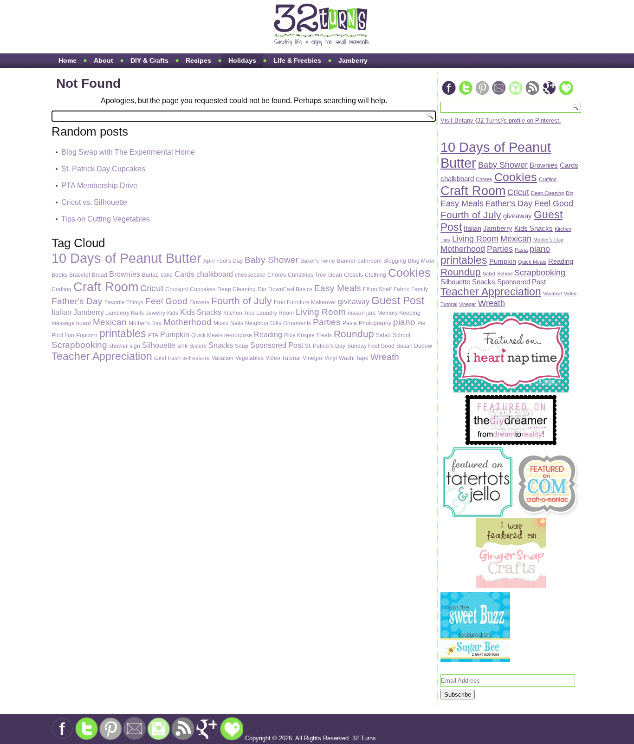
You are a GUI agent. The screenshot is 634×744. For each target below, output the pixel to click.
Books (59, 275)
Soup (241, 346)
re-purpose (238, 335)
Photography (375, 323)
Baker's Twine (317, 261)
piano (404, 322)
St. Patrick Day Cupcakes (103, 169)
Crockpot (176, 289)
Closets (353, 275)
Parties (327, 322)
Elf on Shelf (377, 289)
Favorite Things (123, 302)
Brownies (124, 274)
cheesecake (250, 275)
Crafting (61, 289)
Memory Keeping (399, 313)
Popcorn (86, 335)
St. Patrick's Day (325, 346)
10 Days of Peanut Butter (126, 258)
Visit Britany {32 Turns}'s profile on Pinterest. (500, 120)
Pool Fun (63, 335)
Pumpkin (174, 334)
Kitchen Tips (238, 313)
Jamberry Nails (125, 313)
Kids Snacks (200, 312)
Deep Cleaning (236, 289)
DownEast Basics (290, 289)
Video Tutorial (283, 358)
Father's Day (77, 301)
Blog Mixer (421, 261)
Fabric (401, 289)
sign (134, 346)
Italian (61, 312)
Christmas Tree (307, 275)
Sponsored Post (276, 345)
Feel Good (166, 301)
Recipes (198, 60)
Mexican (110, 322)
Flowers (199, 302)
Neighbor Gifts (263, 323)
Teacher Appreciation (102, 356)
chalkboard (214, 274)
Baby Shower (271, 260)
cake (167, 275)
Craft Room (105, 287)
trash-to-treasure (189, 358)
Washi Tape (354, 358)
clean (335, 275)
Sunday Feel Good (371, 346)
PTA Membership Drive (99, 185)
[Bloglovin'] (565, 94)
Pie (421, 323)
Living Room (321, 312)
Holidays (242, 60)
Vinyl (330, 358)
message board (71, 323)
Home (67, 60)
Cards (184, 274)
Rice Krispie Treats (308, 335)
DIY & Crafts (149, 60)
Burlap (150, 275)
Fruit (279, 302)
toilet (160, 358)
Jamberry (353, 60)
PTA (153, 335)
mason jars (361, 313)
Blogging (394, 261)
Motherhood (187, 322)
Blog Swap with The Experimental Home (128, 152)
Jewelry (155, 313)
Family (419, 289)
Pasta (350, 323)
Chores (276, 275)
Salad (383, 335)
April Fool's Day (223, 261)
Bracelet (79, 275)
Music (220, 323)
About (103, 60)
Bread (99, 275)
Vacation (222, 358)
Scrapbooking (79, 345)
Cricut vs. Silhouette (94, 202)
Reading (268, 334)
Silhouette (158, 345)
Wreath (384, 357)
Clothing (375, 275)
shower (118, 346)
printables (122, 333)
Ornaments (297, 323)
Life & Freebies (297, 60)
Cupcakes (202, 289)
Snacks (220, 345)
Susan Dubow (414, 346)
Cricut (151, 288)
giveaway (353, 301)
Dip (262, 289)
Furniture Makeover (311, 302)
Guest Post (397, 300)
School (401, 335)
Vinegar (313, 358)
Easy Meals (337, 288)
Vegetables (249, 358)
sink (182, 346)
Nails (236, 323)
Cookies (409, 272)
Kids (172, 313)
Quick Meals (206, 335)
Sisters (198, 346)
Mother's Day (145, 323)
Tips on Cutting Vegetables (105, 219)
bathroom (369, 261)
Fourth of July (241, 301)
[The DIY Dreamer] (511, 443)
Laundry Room (275, 313)
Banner (346, 261)
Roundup (354, 333)
